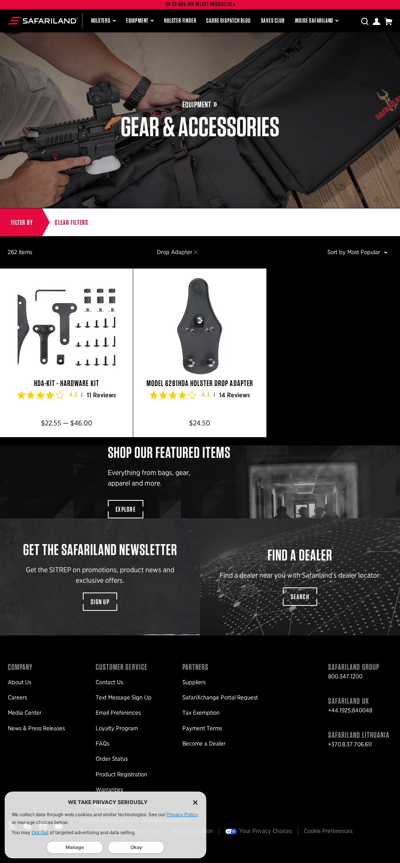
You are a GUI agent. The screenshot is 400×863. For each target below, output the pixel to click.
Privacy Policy (182, 814)
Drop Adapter (174, 252)
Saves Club (273, 20)
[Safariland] (43, 21)
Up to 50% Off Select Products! (199, 4)
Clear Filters (71, 222)
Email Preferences (118, 712)
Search (300, 597)
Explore (126, 509)
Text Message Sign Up (124, 697)
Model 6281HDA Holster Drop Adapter (199, 353)
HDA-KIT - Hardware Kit (66, 353)
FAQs (102, 743)
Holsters (101, 20)
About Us (19, 682)
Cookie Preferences (328, 831)
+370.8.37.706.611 (350, 744)
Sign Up (100, 602)
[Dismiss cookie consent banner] (195, 802)
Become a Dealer (203, 743)
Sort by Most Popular (353, 252)
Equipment (137, 20)
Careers (17, 697)
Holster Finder (180, 20)
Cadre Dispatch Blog (228, 20)
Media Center (24, 712)
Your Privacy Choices (265, 831)
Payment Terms (202, 728)
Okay (136, 847)
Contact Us (109, 682)
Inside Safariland (314, 20)
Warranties (109, 789)
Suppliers (193, 682)
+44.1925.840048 (350, 710)
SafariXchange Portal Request (220, 697)
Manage (75, 847)
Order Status (112, 758)
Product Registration (121, 774)
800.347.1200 (345, 676)
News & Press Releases (36, 728)
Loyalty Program (117, 728)
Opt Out (40, 832)
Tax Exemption (201, 712)
